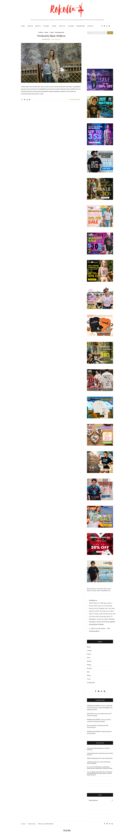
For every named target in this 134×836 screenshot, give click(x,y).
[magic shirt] (100, 79)
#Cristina (105, 622)
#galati (112, 622)
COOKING (71, 26)
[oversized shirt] (100, 189)
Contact (23, 823)
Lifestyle (89, 661)
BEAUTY (37, 26)
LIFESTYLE (62, 26)
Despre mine (31, 823)
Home (46, 32)
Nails (88, 672)
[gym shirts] (100, 462)
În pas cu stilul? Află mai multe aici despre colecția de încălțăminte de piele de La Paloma (99, 707)
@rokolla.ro (93, 600)
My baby (89, 668)
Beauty (89, 647)
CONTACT (90, 26)
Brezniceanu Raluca (92, 725)
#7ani (98, 622)
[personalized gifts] (100, 544)
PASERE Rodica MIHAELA (93, 705)
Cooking (89, 650)
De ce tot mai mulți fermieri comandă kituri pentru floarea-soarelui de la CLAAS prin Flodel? (99, 767)
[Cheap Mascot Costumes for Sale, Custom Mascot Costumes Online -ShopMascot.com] (100, 589)
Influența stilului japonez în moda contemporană (99, 758)
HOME (23, 26)
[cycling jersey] (100, 352)
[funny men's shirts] (100, 161)
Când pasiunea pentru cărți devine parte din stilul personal (100, 754)
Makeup (89, 664)
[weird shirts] (100, 243)
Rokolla (67, 830)
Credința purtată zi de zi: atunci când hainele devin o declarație (98, 762)
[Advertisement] (100, 51)
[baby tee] (100, 298)
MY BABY (46, 26)
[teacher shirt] (100, 216)
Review (89, 675)
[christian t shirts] (100, 571)
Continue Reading (74, 99)
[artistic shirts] (100, 134)
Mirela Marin (90, 713)
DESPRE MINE (80, 26)
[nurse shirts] (100, 434)
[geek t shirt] (100, 107)
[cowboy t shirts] (100, 380)
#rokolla (100, 624)
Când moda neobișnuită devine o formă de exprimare (98, 748)
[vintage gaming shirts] (100, 489)
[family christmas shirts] (100, 325)
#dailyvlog (93, 624)
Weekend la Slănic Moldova (51, 35)
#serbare (92, 622)
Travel (52, 32)
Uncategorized (59, 32)
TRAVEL (54, 26)
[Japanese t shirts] (100, 516)
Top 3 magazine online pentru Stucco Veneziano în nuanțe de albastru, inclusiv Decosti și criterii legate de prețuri (99, 773)
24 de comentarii (55, 39)
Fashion (40, 32)
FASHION (30, 26)
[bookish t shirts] (100, 270)
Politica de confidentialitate (46, 823)
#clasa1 (111, 619)
